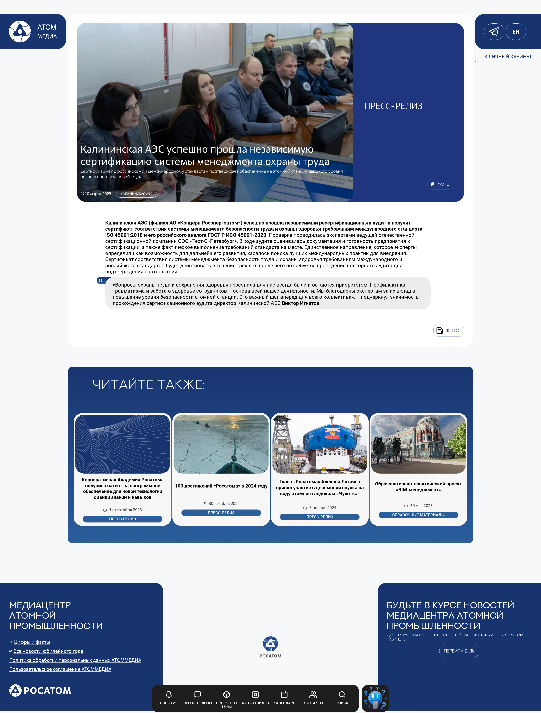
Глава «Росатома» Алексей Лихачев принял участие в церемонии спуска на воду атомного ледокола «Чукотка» (320, 487)
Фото (452, 330)
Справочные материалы (418, 515)
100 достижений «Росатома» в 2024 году (221, 486)
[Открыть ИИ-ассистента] (375, 698)
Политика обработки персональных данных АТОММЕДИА (75, 660)
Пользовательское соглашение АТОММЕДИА (60, 669)
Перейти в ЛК (459, 650)
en (515, 31)
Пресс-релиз (122, 519)
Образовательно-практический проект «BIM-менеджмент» (418, 486)
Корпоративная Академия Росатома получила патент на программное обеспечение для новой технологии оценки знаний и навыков (123, 488)
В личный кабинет (508, 56)
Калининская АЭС (136, 194)
